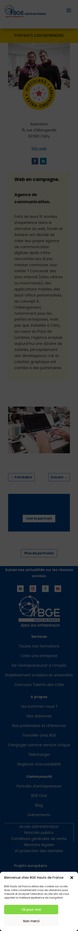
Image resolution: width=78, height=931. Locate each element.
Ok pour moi (31, 909)
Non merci (31, 921)
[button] (72, 878)
